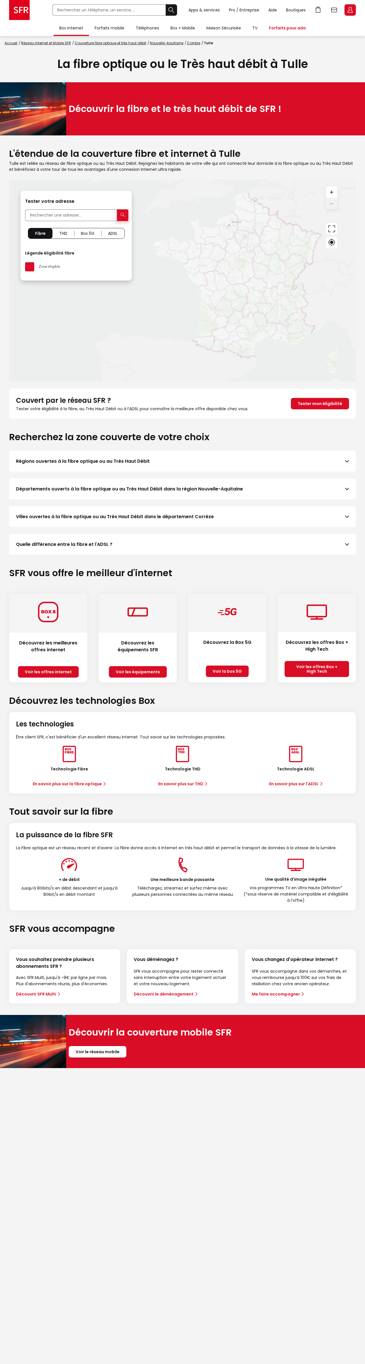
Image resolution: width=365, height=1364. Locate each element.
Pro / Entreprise (244, 10)
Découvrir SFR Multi (36, 994)
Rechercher (171, 10)
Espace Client (350, 10)
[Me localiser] (331, 242)
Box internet (71, 28)
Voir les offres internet (48, 672)
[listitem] (182, 461)
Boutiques (296, 10)
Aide (272, 10)
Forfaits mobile (109, 28)
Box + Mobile (183, 28)
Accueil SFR (19, 10)
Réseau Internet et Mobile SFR (46, 43)
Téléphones (147, 28)
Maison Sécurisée (223, 28)
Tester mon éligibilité (320, 403)
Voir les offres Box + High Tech (316, 669)
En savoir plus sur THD (180, 783)
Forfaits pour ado (287, 28)
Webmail (334, 10)
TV (254, 28)
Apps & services (204, 10)
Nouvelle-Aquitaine (166, 43)
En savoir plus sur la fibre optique (67, 783)
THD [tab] (63, 233)
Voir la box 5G (227, 671)
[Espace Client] (349, 10)
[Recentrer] (331, 229)
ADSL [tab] (112, 233)
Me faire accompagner (276, 994)
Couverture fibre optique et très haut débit (110, 43)
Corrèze (193, 43)
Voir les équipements (138, 672)
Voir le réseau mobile (97, 1052)
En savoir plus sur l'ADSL (294, 783)
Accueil (11, 43)
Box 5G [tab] (87, 233)
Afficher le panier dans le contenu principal (318, 10)
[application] (182, 280)
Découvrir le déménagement (164, 994)
